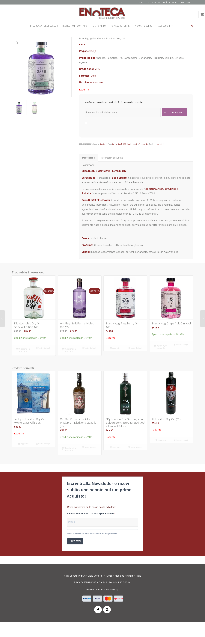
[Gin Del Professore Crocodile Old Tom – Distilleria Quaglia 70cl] (202, 318)
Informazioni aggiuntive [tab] (112, 157)
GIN (94, 25)
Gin (107, 144)
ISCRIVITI (75, 541)
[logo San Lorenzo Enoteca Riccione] (102, 13)
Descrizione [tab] (88, 157)
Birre (127, 25)
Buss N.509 (96, 82)
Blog (141, 2)
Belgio (93, 51)
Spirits (102, 25)
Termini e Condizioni (156, 2)
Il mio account (187, 2)
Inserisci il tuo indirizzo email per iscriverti (90, 513)
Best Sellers (51, 25)
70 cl (93, 75)
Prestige (65, 25)
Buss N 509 (122, 144)
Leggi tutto (116, 348)
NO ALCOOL (116, 25)
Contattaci (173, 2)
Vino (85, 25)
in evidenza (36, 25)
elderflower (131, 144)
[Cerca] (192, 25)
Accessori (164, 25)
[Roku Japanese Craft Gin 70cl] (2, 318)
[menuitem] (141, 2)
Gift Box (76, 25)
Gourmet (148, 25)
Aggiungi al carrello (24, 350)
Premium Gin (143, 144)
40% (97, 68)
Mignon (138, 25)
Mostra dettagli (44, 348)
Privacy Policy (112, 589)
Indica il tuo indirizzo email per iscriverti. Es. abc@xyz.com (92, 534)
